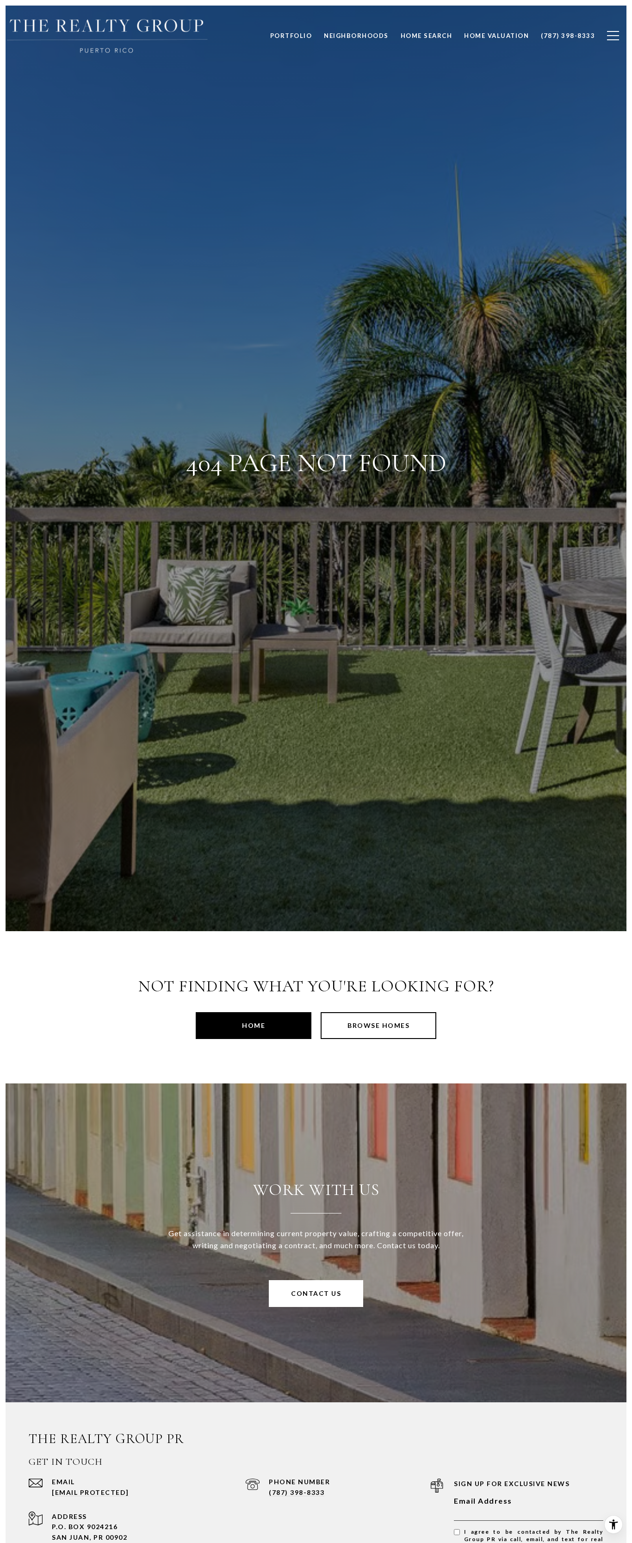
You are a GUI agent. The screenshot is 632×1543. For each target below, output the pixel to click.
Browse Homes (378, 1025)
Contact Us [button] (316, 1293)
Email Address (483, 1500)
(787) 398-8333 (296, 1492)
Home (253, 1025)
